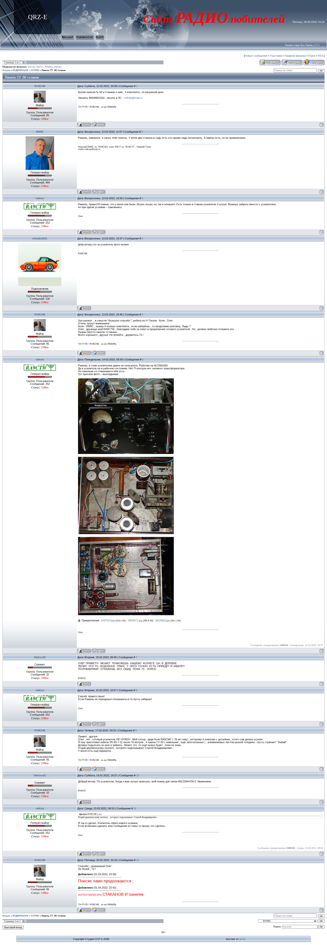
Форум (6, 70)
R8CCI (39, 67)
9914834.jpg (163, 620)
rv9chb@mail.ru (133, 97)
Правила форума (295, 55)
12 (137, 860)
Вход (99, 36)
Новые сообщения (256, 55)
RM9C (40, 131)
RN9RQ (49, 67)
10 (137, 775)
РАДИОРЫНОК (20, 70)
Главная (67, 36)
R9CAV (31, 67)
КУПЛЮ (35, 70)
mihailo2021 (39, 238)
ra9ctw (40, 198)
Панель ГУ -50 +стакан (54, 70)
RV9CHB (39, 86)
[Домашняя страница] (98, 124)
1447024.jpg (108, 620)
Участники (276, 55)
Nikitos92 (40, 657)
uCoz (242, 939)
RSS (317, 45)
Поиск (312, 55)
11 (135, 808)
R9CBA (58, 67)
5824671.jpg (135, 620)
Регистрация (84, 36)
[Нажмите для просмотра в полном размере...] (126, 379)
